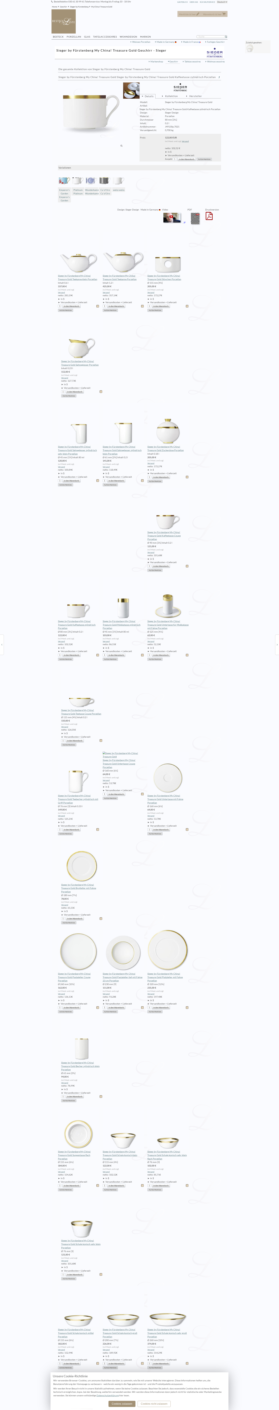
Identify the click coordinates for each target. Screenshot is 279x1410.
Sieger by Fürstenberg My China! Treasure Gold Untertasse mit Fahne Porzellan (165, 799)
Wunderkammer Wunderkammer (91, 192)
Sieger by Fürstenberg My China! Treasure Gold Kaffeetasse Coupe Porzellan (164, 536)
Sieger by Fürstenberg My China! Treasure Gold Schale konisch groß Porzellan (120, 1333)
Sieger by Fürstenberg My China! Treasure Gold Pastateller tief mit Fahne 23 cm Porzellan (122, 977)
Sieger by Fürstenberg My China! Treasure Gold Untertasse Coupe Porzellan (119, 764)
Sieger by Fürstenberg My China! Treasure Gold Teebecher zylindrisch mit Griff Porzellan (78, 799)
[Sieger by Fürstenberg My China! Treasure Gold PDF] (195, 225)
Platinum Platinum (78, 192)
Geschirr (63, 6)
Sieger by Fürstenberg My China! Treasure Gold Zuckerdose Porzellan (165, 448)
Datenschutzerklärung (108, 1395)
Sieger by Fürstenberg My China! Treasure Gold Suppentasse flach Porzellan (74, 1155)
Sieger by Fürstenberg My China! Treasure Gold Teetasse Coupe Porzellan (81, 712)
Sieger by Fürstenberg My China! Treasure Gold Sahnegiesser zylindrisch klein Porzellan (122, 450)
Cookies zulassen (122, 1403)
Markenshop (156, 61)
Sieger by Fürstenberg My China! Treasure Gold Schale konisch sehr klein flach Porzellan (167, 1155)
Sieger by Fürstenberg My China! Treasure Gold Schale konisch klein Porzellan (120, 1155)
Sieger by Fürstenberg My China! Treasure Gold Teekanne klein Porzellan (77, 277)
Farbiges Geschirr (216, 42)
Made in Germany (166, 42)
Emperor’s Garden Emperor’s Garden (64, 195)
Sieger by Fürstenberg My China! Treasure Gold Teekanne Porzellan (120, 277)
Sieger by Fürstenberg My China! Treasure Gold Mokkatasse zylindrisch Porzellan (121, 625)
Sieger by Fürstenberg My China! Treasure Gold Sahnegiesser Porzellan (80, 363)
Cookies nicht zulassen (154, 1403)
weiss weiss (118, 190)
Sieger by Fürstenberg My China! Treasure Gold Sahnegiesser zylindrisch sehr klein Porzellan (77, 450)
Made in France (191, 42)
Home (54, 6)
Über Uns (194, 2)
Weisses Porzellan (141, 42)
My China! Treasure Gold (101, 6)
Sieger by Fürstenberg (79, 6)
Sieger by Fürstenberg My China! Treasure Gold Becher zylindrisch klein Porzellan (80, 1066)
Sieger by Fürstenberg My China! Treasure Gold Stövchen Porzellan (164, 277)
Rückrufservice (207, 2)
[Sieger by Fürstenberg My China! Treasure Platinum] (277, 644)
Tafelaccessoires (193, 61)
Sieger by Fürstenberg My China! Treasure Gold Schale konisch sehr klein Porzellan (81, 1244)
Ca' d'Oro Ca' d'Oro (105, 192)
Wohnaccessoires (216, 61)
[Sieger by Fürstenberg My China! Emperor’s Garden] (2, 644)
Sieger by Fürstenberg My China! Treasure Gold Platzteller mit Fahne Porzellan (165, 977)
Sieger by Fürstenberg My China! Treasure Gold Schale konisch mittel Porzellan (76, 1333)
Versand (185, 141)
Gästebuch (182, 2)
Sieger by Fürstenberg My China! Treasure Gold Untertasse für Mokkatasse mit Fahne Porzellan (168, 625)
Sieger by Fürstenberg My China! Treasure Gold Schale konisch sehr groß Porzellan (167, 1333)
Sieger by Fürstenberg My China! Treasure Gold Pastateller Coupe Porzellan (74, 977)
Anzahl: (169, 159)
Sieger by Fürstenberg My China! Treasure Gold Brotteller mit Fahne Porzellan (78, 888)
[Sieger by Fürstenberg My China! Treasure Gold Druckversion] (209, 218)
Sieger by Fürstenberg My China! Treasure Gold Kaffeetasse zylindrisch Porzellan (77, 625)
